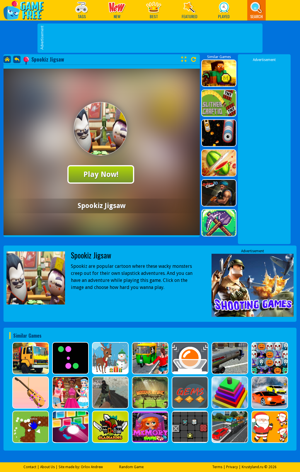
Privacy (232, 467)
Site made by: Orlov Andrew (81, 467)
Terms (217, 467)
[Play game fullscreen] (183, 59)
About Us (47, 467)
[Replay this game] (193, 59)
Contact (29, 467)
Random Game (131, 467)
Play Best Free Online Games (27, 10)
